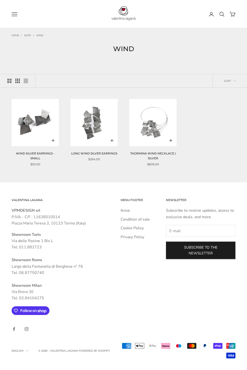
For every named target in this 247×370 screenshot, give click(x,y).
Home (15, 35)
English (18, 350)
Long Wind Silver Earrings (94, 153)
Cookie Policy (132, 228)
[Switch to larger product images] (9, 80)
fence (125, 210)
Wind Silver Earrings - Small (35, 156)
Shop (27, 35)
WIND (39, 35)
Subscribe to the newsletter (201, 250)
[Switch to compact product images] (26, 80)
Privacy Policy (132, 237)
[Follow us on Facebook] (14, 329)
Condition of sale (135, 219)
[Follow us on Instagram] (26, 329)
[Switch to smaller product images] (17, 80)
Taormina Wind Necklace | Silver (153, 156)
